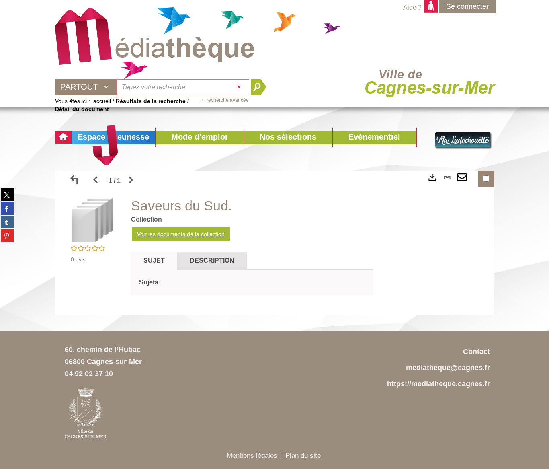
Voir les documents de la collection (181, 234)
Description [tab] (212, 260)
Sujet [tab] (154, 260)
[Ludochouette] (463, 140)
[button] (199, 137)
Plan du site (303, 455)
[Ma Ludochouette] (154, 36)
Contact (476, 352)
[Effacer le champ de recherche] (239, 87)
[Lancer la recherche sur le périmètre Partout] (262, 87)
